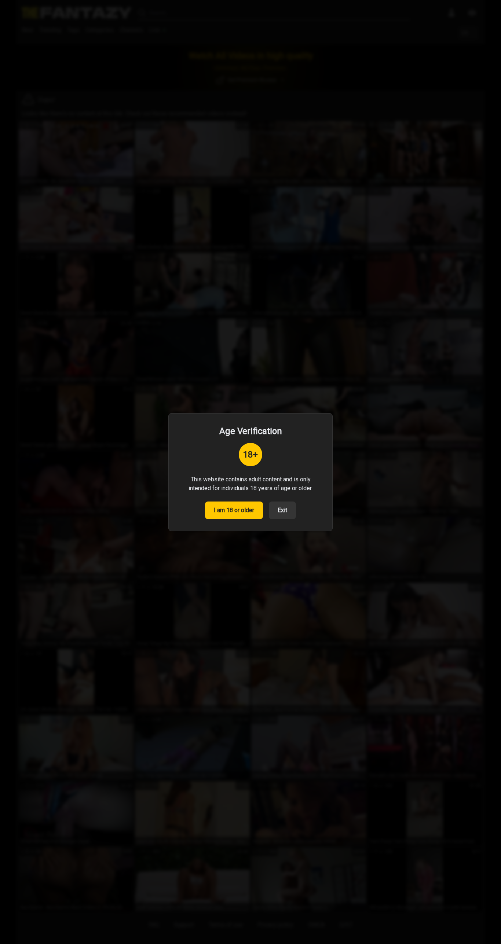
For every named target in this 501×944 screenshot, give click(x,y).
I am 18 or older (234, 510)
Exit (282, 510)
